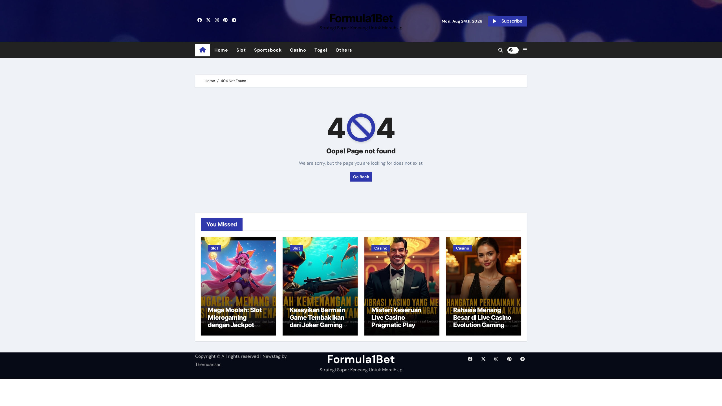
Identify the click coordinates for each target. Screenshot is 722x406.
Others (344, 50)
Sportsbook (267, 50)
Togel (320, 50)
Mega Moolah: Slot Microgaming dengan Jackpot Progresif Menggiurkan (235, 324)
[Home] (202, 50)
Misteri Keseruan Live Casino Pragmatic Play (396, 317)
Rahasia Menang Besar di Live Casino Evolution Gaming (482, 317)
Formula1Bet (361, 18)
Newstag (272, 356)
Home (221, 50)
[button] (525, 50)
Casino (298, 50)
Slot (241, 50)
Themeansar (208, 364)
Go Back (361, 176)
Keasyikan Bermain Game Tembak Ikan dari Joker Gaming (317, 317)
